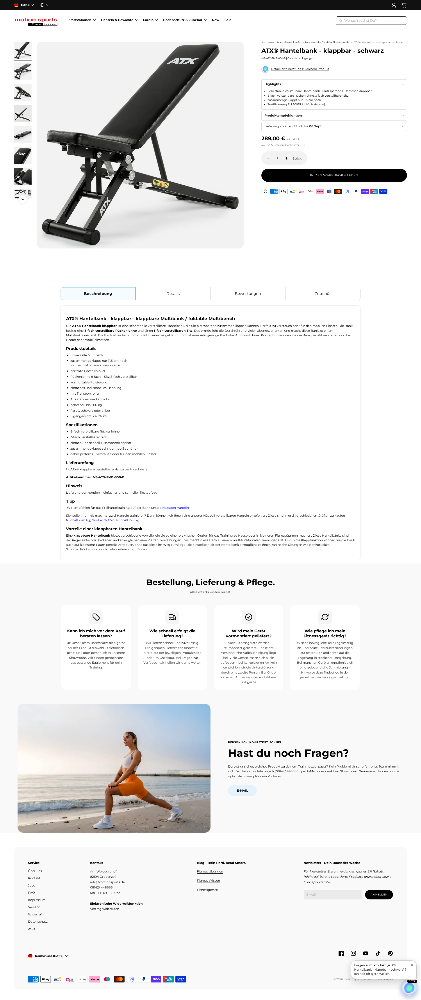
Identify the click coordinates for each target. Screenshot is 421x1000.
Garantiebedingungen (300, 58)
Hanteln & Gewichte (117, 20)
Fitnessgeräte (207, 890)
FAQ (31, 893)
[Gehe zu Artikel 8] (23, 194)
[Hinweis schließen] (412, 965)
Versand (34, 907)
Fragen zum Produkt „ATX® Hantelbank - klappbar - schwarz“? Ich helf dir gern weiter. (380, 969)
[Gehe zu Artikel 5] (23, 134)
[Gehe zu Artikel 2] (23, 71)
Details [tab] (173, 293)
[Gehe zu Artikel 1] (23, 50)
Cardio (148, 20)
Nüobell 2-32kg (103, 520)
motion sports (352, 979)
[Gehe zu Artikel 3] (23, 92)
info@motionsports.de (107, 882)
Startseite (267, 42)
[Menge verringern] (268, 158)
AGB (31, 929)
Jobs (31, 885)
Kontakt (34, 878)
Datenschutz (38, 922)
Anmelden (379, 894)
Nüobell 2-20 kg (78, 520)
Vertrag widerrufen (104, 909)
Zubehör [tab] (323, 293)
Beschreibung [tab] (98, 293)
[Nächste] (22, 199)
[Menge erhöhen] (287, 158)
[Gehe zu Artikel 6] (23, 155)
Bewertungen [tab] (248, 293)
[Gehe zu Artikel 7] (23, 176)
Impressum (37, 900)
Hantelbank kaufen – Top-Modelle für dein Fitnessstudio (313, 42)
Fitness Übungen (210, 871)
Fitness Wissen (208, 881)
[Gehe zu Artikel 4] (23, 113)
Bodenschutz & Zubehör (182, 20)
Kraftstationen (79, 20)
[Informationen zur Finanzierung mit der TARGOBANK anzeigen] (265, 191)
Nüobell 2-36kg (127, 520)
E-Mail (242, 791)
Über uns (35, 871)
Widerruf (35, 914)
